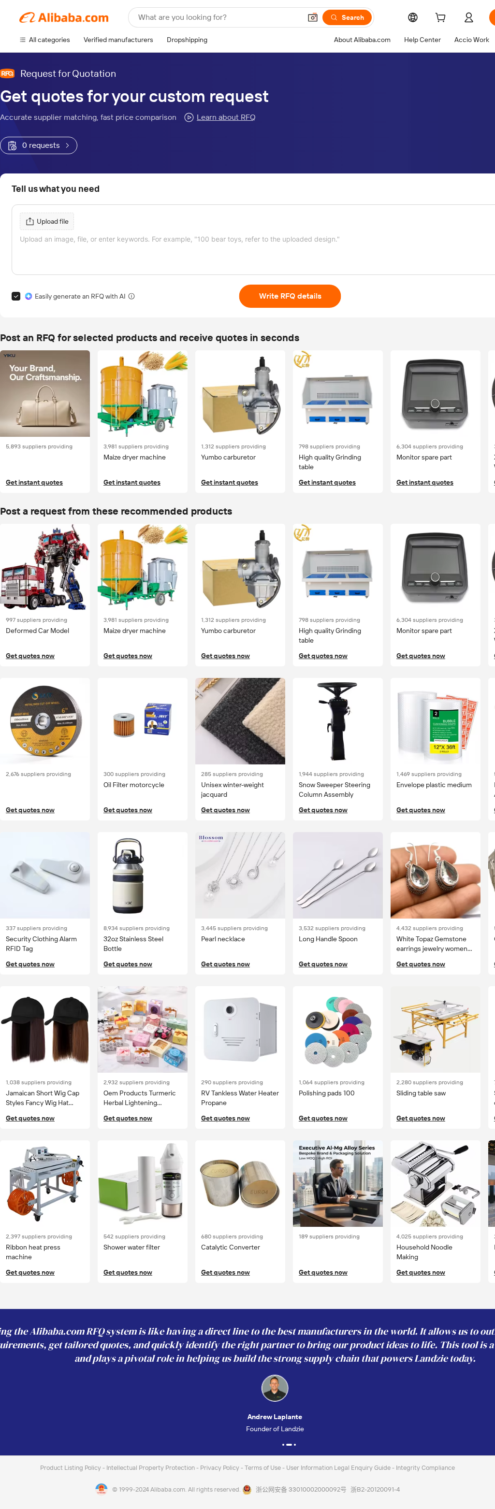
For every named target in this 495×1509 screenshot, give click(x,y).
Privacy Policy (220, 1467)
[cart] (442, 19)
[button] (313, 17)
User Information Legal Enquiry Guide (338, 1467)
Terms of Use (263, 1467)
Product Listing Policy (71, 1467)
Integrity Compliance (425, 1467)
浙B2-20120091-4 (375, 1489)
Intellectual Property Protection (151, 1467)
